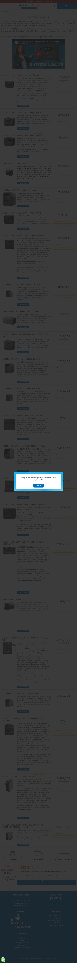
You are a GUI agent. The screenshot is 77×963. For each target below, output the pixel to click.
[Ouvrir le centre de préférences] (3, 959)
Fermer (38, 486)
